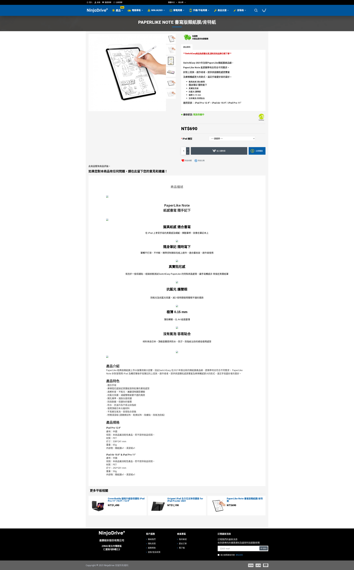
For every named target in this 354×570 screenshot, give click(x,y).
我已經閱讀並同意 (231, 555)
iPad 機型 (187, 138)
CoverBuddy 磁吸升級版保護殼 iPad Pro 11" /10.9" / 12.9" (126, 499)
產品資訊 (186, 47)
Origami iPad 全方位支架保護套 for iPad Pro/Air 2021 (185, 499)
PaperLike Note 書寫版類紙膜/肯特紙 (245, 499)
